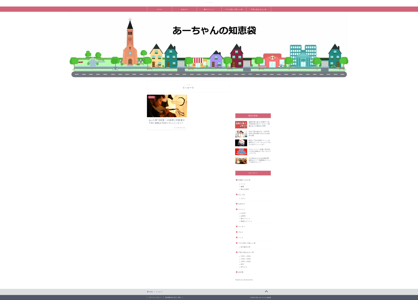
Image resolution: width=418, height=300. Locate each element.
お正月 (243, 213)
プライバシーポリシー (155, 297)
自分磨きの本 (245, 247)
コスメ (243, 198)
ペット (243, 184)
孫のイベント (209, 9)
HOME (159, 9)
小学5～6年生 (246, 261)
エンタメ (241, 226)
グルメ (240, 232)
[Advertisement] (253, 94)
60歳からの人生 (244, 180)
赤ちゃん (244, 267)
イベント (241, 209)
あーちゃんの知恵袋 (209, 2)
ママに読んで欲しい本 (234, 9)
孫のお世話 (245, 189)
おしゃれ (241, 194)
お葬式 (243, 216)
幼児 (242, 264)
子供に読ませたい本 (258, 9)
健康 (242, 186)
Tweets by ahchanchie (244, 280)
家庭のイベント (246, 221)
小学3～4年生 (246, 259)
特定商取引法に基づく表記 (173, 297)
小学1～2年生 (246, 256)
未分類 (240, 272)
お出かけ (184, 9)
